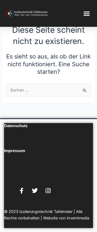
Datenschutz (16, 126)
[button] (87, 13)
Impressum (14, 151)
